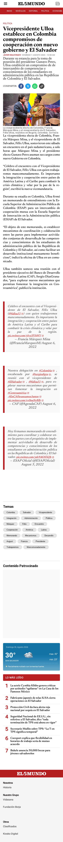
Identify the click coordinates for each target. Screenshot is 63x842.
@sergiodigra (40, 374)
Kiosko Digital (10, 833)
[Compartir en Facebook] (21, 86)
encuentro (39, 524)
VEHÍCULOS (20, 11)
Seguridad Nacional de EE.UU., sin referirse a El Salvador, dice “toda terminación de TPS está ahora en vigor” (33, 719)
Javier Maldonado (12, 55)
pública (49, 518)
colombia (11, 512)
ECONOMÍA (57, 11)
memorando (12, 535)
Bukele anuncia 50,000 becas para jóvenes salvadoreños (30, 752)
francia (24, 541)
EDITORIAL (33, 11)
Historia (7, 787)
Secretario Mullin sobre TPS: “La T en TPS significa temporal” (32, 730)
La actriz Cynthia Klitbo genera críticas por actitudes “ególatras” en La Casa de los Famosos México (34, 688)
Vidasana (8, 799)
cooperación (12, 530)
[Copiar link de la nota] (41, 86)
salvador (27, 512)
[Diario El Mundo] (31, 6)
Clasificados (10, 826)
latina (43, 530)
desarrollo (48, 535)
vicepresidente (45, 512)
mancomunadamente (36, 547)
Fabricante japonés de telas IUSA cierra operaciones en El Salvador (32, 699)
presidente (40, 541)
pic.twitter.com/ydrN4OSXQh (33, 457)
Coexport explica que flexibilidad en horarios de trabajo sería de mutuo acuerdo (31, 741)
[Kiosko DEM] (57, 3)
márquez (10, 524)
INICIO (9, 11)
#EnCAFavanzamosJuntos (23, 396)
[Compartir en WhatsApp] (34, 86)
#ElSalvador (15, 382)
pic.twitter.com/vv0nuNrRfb (24, 400)
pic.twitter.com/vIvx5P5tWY (24, 335)
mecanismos (30, 535)
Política (7, 23)
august (10, 541)
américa (29, 530)
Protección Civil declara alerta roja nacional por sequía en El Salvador (30, 709)
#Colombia (45, 370)
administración (31, 518)
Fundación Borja (12, 806)
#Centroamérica (17, 393)
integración (11, 518)
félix (24, 524)
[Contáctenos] (31, 815)
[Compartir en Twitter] (28, 86)
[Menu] (5, 4)
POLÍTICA (45, 11)
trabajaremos (13, 547)
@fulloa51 (14, 313)
